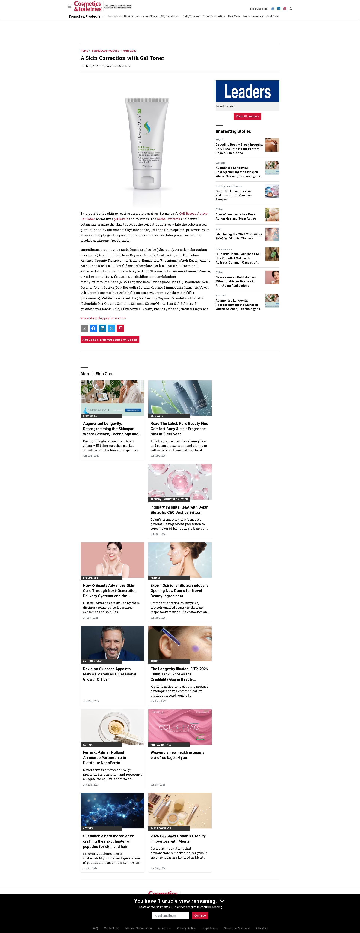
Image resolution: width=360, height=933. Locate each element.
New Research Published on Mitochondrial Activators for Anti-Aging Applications (236, 281)
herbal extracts (168, 219)
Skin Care (129, 50)
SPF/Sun (220, 139)
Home (84, 50)
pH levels (121, 219)
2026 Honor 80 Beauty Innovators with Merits (178, 839)
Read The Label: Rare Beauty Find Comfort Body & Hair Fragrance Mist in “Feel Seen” (179, 428)
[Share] (93, 328)
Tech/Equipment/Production (169, 499)
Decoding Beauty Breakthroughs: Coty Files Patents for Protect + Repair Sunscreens (239, 149)
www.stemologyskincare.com (103, 318)
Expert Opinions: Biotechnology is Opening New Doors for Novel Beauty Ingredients (179, 590)
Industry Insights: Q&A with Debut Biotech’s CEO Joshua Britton (179, 510)
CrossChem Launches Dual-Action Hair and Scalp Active (236, 216)
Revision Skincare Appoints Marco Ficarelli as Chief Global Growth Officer (109, 674)
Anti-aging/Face (93, 661)
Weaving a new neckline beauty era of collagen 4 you (177, 755)
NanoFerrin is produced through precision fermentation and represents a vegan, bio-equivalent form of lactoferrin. (112, 774)
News (218, 229)
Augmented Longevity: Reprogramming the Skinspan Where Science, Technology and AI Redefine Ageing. (239, 172)
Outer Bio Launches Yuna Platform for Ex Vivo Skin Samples (234, 195)
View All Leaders (247, 116)
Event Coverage (161, 828)
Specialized (90, 577)
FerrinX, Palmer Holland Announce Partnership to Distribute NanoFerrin (104, 757)
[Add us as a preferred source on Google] (120, 328)
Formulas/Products (105, 50)
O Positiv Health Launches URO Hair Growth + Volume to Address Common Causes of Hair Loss (238, 258)
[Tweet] (111, 328)
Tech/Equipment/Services (229, 186)
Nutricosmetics (224, 249)
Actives (220, 209)
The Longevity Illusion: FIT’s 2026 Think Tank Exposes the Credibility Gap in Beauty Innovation (179, 674)
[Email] (84, 328)
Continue (200, 915)
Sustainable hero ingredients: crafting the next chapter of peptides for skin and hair (108, 841)
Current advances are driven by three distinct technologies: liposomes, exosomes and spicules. (111, 607)
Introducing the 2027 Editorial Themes (239, 236)
